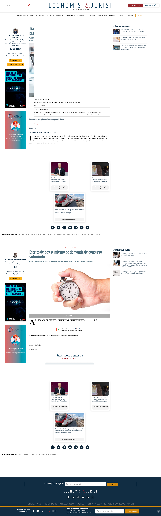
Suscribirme (132, 511)
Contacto (39, 504)
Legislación (59, 15)
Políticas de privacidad (66, 504)
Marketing (86, 234)
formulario (53, 454)
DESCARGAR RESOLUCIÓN (16, 64)
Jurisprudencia (70, 15)
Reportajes (33, 15)
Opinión (41, 15)
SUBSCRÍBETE (135, 5)
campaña (44, 234)
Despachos (92, 15)
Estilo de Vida (102, 15)
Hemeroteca (112, 15)
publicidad (96, 234)
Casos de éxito (82, 15)
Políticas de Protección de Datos (114, 504)
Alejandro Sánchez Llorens (15, 36)
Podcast (130, 15)
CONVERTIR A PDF (16, 60)
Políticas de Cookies (51, 504)
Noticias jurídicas (22, 15)
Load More (80, 463)
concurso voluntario (27, 454)
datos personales (74, 234)
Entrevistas (50, 15)
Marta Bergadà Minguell (15, 259)
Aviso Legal (130, 504)
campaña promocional (57, 234)
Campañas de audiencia (42, 124)
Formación (122, 15)
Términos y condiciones (95, 504)
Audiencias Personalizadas (29, 234)
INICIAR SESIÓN (151, 5)
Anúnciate (81, 504)
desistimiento (42, 454)
